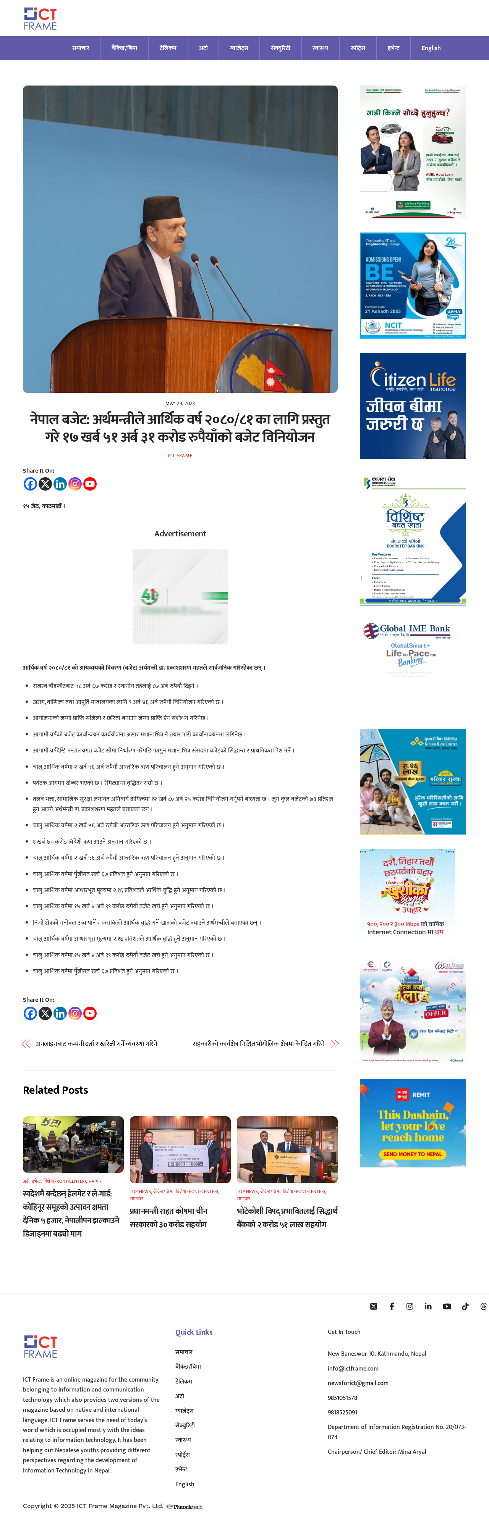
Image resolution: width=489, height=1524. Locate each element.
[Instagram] (75, 484)
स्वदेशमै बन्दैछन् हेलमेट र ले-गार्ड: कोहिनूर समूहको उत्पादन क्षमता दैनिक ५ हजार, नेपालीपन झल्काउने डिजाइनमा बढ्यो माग (71, 1214)
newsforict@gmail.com (358, 1383)
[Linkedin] (60, 484)
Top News (140, 1191)
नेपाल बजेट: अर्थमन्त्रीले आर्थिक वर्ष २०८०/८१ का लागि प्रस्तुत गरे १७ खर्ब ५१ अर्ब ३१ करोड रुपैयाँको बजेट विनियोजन (180, 428)
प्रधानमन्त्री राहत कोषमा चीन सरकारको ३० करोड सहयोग (168, 1218)
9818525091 (342, 1413)
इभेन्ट (394, 48)
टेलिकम (168, 48)
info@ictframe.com (353, 1369)
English (431, 48)
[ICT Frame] (40, 34)
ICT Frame (180, 456)
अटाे (203, 48)
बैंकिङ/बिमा (124, 48)
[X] (45, 484)
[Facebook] (30, 484)
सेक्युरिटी (280, 48)
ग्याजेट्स (239, 48)
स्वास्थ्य (320, 48)
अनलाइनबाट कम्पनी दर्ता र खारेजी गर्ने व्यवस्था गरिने (96, 1044)
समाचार (80, 48)
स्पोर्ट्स (358, 48)
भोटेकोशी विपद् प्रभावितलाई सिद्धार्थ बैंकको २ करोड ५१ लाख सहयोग (287, 1218)
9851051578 (342, 1398)
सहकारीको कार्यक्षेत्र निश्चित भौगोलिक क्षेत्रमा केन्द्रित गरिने (259, 1044)
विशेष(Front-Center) (65, 1181)
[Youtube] (90, 484)
